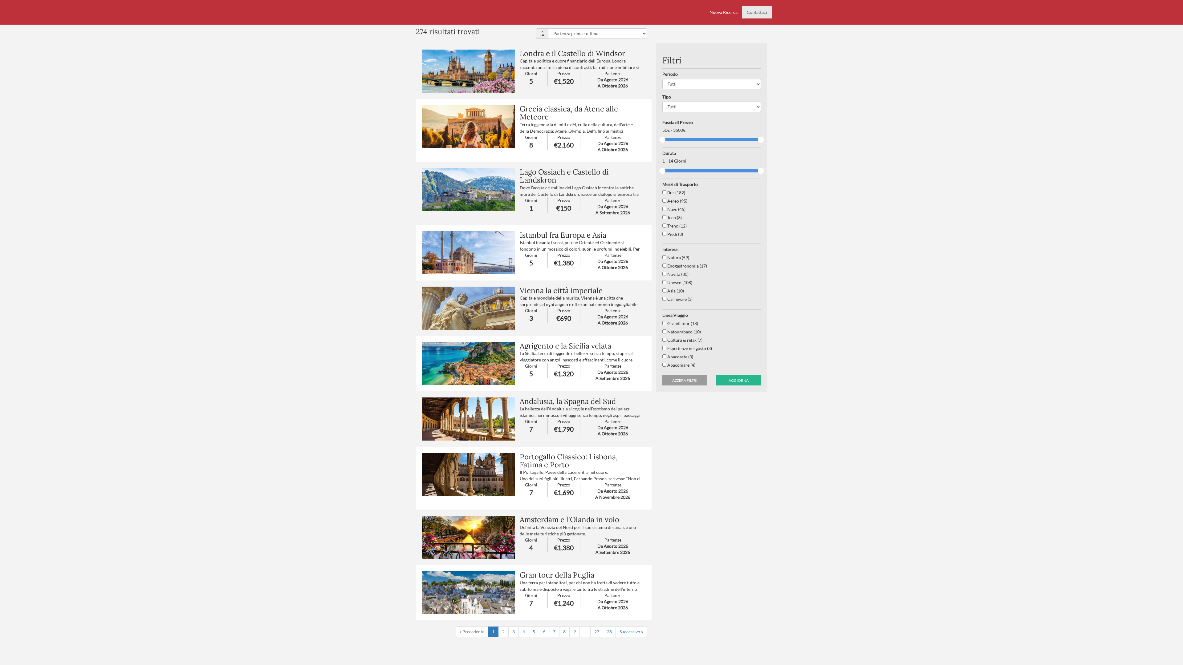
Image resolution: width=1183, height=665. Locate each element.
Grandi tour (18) (682, 323)
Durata (669, 153)
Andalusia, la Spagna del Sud (568, 401)
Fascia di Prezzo (677, 122)
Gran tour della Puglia (557, 575)
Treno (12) (676, 225)
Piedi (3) (674, 234)
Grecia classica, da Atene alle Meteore (569, 113)
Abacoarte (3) (679, 356)
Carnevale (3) (679, 299)
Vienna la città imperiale (561, 290)
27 (596, 631)
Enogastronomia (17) (686, 265)
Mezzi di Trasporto (680, 184)
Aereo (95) (676, 201)
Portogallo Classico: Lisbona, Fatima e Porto (569, 461)
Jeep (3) (674, 217)
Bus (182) (675, 192)
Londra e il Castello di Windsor (572, 53)
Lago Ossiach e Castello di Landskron (564, 176)
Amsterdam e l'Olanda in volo (569, 519)
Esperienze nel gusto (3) (689, 348)
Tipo (666, 96)
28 (609, 631)
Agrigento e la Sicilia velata (565, 346)
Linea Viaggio (675, 315)
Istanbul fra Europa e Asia (563, 235)
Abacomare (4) (680, 365)
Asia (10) (675, 290)
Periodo (670, 74)
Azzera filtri (684, 380)
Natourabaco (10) (683, 331)
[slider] (662, 140)
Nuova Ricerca (723, 12)
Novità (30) (677, 274)
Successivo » (631, 631)
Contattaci (757, 12)
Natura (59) (677, 257)
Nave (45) (675, 209)
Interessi (670, 249)
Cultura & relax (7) (684, 340)
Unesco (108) (679, 282)
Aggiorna (739, 380)
